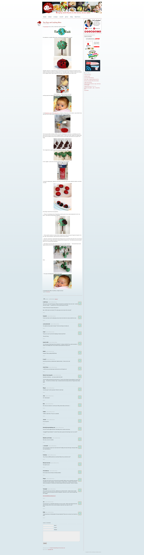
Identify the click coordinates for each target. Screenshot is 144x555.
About (50, 16)
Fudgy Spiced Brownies (88, 82)
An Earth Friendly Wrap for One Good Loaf (57, 547)
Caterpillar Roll (50, 549)
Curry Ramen (86, 90)
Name (55, 525)
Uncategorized (46, 23)
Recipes (55, 16)
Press (66, 16)
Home (44, 16)
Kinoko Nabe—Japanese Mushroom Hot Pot (91, 79)
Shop (71, 16)
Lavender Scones (87, 76)
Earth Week (46, 26)
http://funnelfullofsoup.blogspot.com (49, 495)
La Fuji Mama (72, 8)
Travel (61, 16)
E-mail (55, 527)
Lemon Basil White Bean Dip (89, 77)
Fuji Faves (77, 16)
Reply (44, 312)
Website (55, 529)
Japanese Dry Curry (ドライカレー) (90, 86)
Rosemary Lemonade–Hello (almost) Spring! (91, 80)
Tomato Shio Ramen (87, 74)
